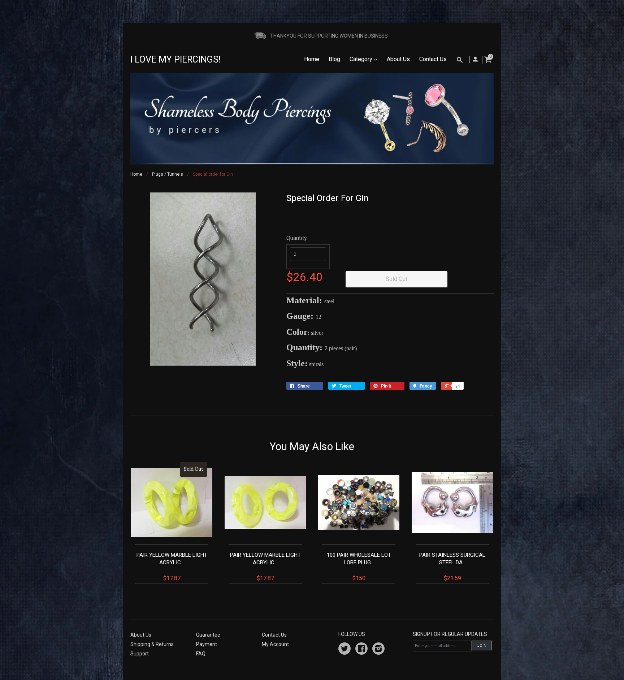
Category (362, 59)
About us (140, 635)
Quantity (296, 238)
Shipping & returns (152, 644)
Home (311, 59)
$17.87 (171, 524)
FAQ (200, 654)
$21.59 (452, 567)
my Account (275, 644)
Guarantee (208, 635)
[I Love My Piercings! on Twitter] (344, 650)
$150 (359, 567)
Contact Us (433, 59)
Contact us (274, 635)
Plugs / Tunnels (167, 174)
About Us (398, 59)
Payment (206, 644)
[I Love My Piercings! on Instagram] (378, 650)
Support (139, 654)
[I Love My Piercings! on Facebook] (361, 650)
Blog (334, 59)
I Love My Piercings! (175, 59)
